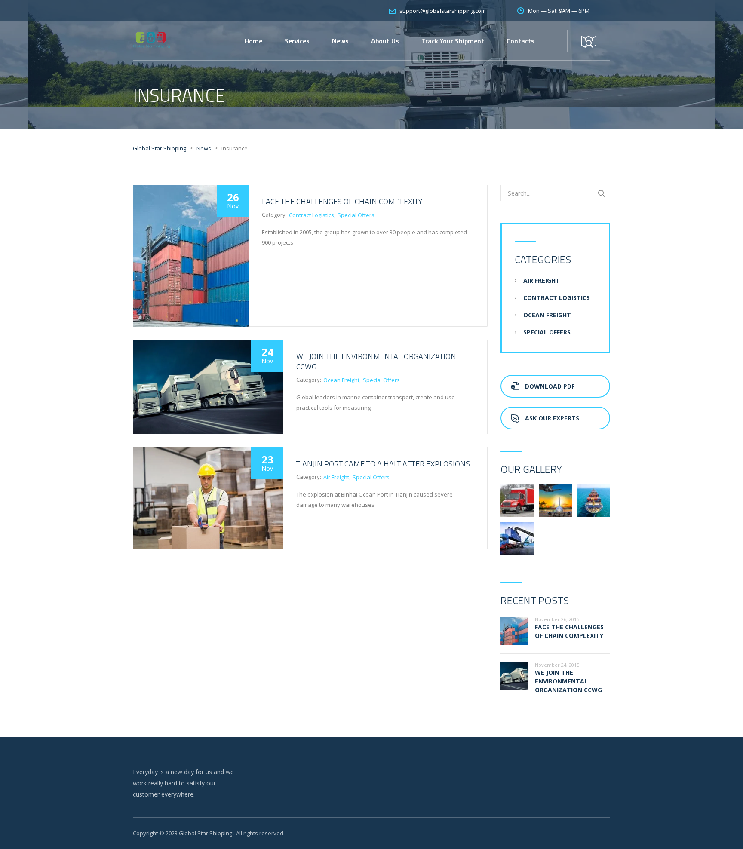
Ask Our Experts (552, 418)
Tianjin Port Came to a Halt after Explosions (383, 463)
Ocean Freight (341, 380)
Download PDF (549, 386)
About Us (385, 41)
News (340, 41)
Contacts (520, 41)
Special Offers (356, 215)
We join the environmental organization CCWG (376, 361)
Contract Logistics (311, 215)
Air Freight (336, 477)
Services (297, 41)
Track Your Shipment (452, 41)
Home (253, 41)
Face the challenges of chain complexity (342, 201)
